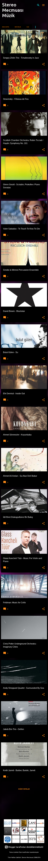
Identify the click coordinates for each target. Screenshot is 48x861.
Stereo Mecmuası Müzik (12, 10)
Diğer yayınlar (24, 789)
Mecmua (18, 27)
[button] (43, 64)
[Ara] (38, 5)
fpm (20, 852)
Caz (27, 27)
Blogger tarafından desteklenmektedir (25, 847)
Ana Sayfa (5, 27)
